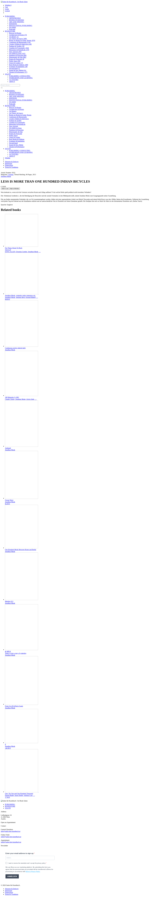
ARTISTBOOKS (15, 18)
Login (7, 9)
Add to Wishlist (14, 188)
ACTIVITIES (13, 80)
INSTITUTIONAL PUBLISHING (20, 25)
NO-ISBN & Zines (17, 53)
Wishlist (8, 5)
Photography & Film (17, 57)
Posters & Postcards (16, 59)
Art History (14, 37)
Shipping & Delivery (12, 162)
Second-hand (14, 68)
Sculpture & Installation (18, 66)
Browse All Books (15, 33)
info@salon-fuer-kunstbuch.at (10, 831)
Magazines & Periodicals (19, 50)
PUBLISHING (10, 16)
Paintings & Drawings (17, 55)
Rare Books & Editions (18, 65)
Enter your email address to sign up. (19, 853)
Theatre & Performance (18, 72)
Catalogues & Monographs (19, 42)
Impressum (8, 163)
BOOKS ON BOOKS (16, 20)
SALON (8, 74)
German (10, 174)
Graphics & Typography (19, 48)
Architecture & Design (18, 35)
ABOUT (12, 81)
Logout (7, 11)
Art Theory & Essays (18, 39)
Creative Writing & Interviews (20, 44)
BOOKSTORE (10, 31)
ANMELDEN (12, 876)
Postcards (12, 29)
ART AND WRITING (16, 22)
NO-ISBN (12, 27)
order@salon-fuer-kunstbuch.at (11, 837)
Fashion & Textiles (16, 46)
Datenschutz (9, 165)
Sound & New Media (17, 70)
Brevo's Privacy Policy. (33, 871)
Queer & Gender (16, 63)
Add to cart (5, 188)
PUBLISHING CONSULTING (19, 76)
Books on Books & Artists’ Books (22, 40)
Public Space (14, 61)
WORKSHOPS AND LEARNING (21, 78)
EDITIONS (13, 24)
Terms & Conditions (11, 167)
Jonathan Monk (6, 176)
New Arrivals (15, 52)
